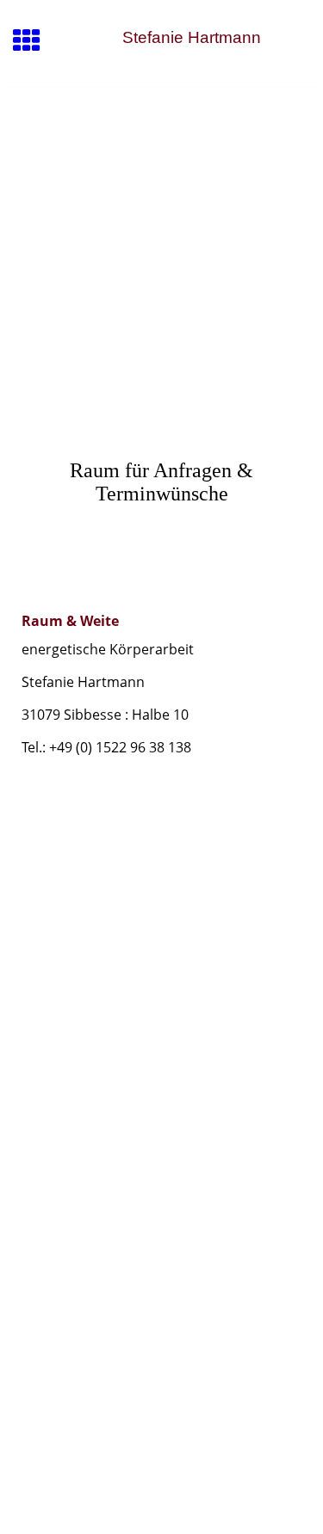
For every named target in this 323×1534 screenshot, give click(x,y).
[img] (161, 160)
